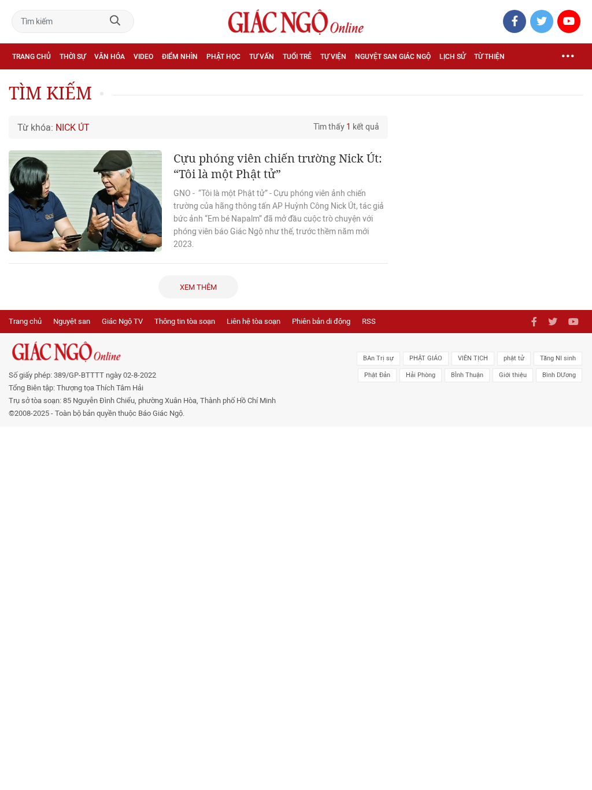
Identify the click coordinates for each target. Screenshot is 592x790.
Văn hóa (109, 57)
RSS (369, 321)
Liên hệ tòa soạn (253, 321)
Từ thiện (489, 57)
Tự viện (333, 57)
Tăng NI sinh (558, 358)
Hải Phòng (420, 375)
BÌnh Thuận (467, 375)
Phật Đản (377, 375)
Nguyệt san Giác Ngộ (393, 57)
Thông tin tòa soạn (184, 321)
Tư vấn (261, 57)
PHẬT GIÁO (425, 358)
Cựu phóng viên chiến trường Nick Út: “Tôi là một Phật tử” (277, 166)
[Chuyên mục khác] (567, 56)
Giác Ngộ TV (122, 321)
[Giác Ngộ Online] (181, 351)
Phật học (223, 57)
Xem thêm (198, 287)
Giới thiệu (513, 375)
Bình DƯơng (559, 375)
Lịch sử (452, 57)
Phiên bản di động (321, 321)
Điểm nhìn (180, 57)
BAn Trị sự (378, 358)
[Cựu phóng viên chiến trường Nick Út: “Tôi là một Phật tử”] (85, 201)
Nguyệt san (71, 321)
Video (143, 57)
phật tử (514, 358)
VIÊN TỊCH (473, 358)
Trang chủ (31, 57)
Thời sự (73, 57)
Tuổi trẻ (297, 57)
